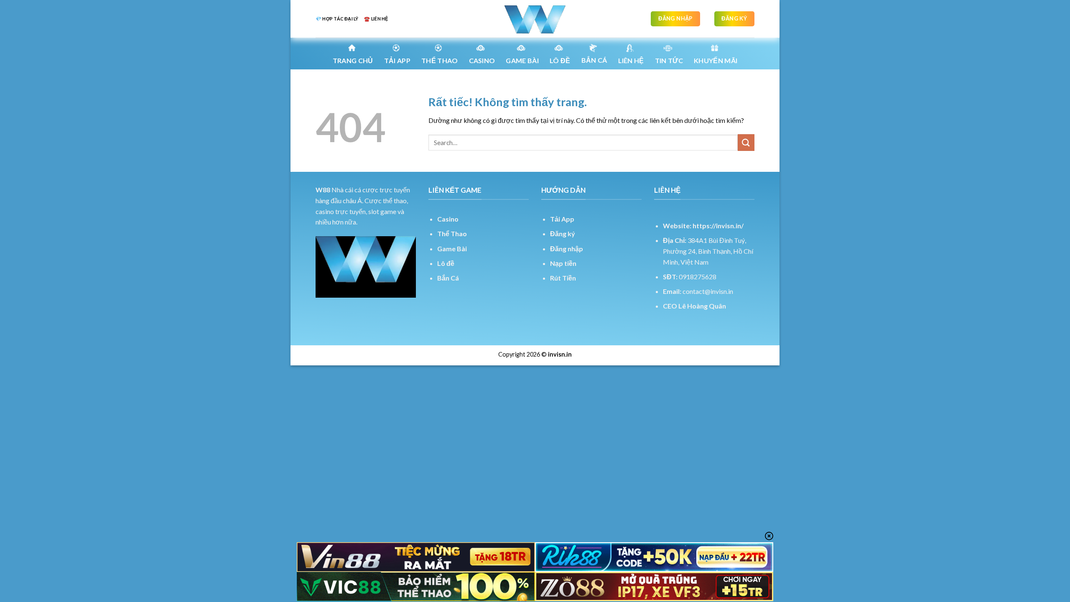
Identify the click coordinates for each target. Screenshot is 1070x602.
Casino (482, 60)
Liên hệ (631, 60)
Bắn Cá (594, 60)
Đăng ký (562, 233)
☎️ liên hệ (376, 18)
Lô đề (445, 263)
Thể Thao (452, 233)
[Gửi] (746, 142)
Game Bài (452, 249)
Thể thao (439, 60)
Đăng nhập (566, 249)
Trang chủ (353, 60)
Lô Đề (560, 60)
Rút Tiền (563, 278)
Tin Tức (669, 60)
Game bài (522, 60)
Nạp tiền (563, 263)
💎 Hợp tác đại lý (337, 18)
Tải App (397, 60)
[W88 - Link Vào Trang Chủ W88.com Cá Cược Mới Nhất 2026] (535, 19)
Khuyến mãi (715, 60)
